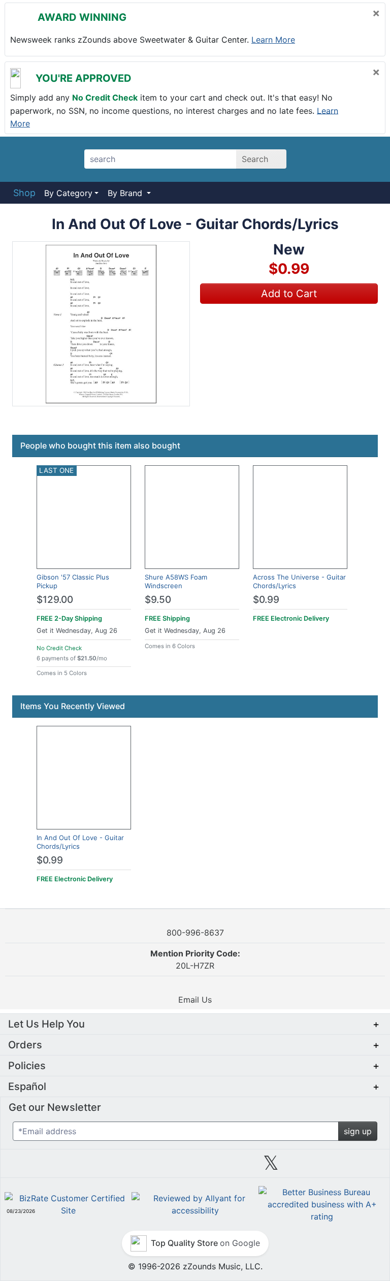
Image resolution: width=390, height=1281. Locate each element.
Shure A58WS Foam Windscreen (176, 581)
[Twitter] (271, 1167)
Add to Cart (289, 293)
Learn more (273, 40)
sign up (358, 1131)
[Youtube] (347, 1167)
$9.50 (158, 599)
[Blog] (42, 1167)
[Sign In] (342, 159)
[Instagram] (194, 1167)
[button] (101, 324)
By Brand (126, 193)
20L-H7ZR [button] (195, 959)
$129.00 (55, 599)
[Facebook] (118, 1167)
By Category (68, 193)
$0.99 (266, 599)
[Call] (367, 159)
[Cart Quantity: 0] (316, 159)
